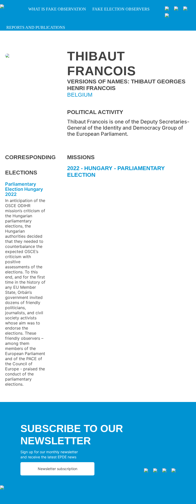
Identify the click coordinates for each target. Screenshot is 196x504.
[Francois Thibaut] (25, 56)
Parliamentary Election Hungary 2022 (24, 189)
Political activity (95, 112)
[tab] (129, 173)
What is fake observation (57, 9)
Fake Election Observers (121, 9)
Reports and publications (35, 27)
